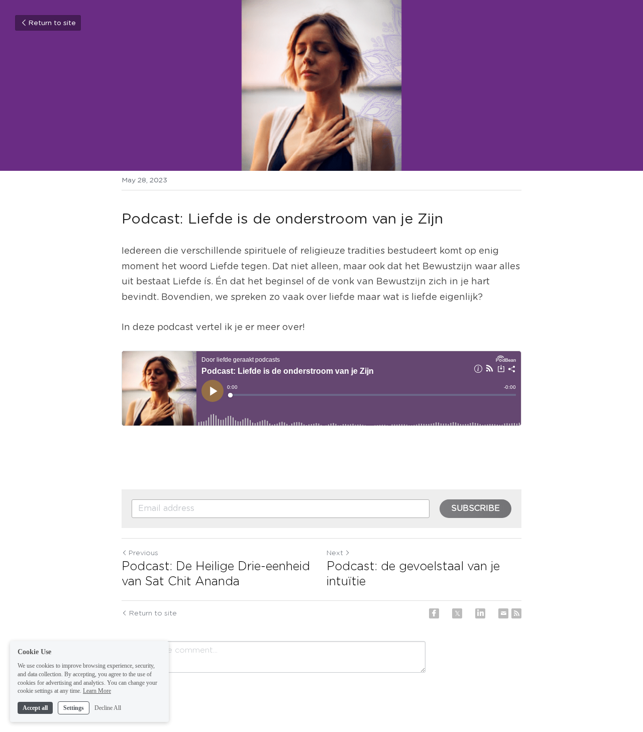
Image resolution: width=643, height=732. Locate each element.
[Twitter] (457, 613)
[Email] (503, 613)
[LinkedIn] (480, 613)
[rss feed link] (516, 613)
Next (335, 553)
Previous (143, 553)
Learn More (97, 690)
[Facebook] (434, 613)
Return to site (52, 23)
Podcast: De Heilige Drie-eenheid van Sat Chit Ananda (216, 574)
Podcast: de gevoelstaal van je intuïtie (413, 574)
